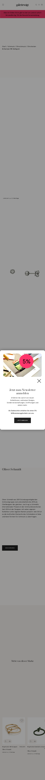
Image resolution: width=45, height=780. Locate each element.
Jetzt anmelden (22, 420)
